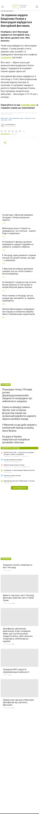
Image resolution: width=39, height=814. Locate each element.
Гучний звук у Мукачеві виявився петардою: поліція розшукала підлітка (17, 217)
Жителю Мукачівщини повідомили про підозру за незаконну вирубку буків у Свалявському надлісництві (18, 311)
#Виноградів (4, 118)
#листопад (4, 120)
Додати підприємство (19, 488)
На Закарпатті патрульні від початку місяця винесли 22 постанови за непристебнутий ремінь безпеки (19, 284)
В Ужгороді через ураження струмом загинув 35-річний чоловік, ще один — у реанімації (19, 258)
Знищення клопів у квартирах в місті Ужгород (17, 566)
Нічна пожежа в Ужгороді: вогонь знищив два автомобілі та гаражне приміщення (18, 298)
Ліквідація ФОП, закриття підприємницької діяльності (16, 670)
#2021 (10, 120)
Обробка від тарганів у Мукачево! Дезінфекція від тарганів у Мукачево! (18, 702)
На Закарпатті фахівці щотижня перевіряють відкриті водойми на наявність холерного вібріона (17, 244)
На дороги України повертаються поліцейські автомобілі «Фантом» (16, 439)
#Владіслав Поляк (29, 118)
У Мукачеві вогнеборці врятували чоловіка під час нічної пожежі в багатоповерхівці (17, 271)
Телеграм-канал (28, 105)
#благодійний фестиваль (16, 118)
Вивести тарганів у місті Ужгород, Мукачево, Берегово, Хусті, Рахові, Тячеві (18, 598)
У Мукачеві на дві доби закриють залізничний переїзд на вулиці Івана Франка (19, 427)
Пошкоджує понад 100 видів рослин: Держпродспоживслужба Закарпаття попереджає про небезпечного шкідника (17, 395)
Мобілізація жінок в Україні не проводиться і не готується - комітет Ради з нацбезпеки (19, 231)
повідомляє (6, 57)
